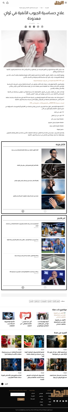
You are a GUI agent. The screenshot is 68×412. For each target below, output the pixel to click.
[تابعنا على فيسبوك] (66, 401)
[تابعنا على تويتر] (60, 401)
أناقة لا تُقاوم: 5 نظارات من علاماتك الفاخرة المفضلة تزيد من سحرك (24, 150)
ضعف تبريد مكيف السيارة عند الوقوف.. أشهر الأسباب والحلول (25, 196)
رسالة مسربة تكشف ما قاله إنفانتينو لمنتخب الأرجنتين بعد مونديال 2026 (24, 271)
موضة (49, 396)
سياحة (49, 398)
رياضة (41, 404)
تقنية (50, 401)
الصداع (49, 301)
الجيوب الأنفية (56, 301)
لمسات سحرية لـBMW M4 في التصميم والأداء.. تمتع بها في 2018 (47, 103)
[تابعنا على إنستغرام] (63, 401)
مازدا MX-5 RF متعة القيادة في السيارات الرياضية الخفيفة (49, 80)
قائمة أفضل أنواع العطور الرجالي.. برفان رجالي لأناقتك (27, 165)
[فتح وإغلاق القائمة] (66, 3)
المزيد (6, 384)
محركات (49, 404)
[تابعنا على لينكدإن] (57, 401)
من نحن (33, 393)
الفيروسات (43, 301)
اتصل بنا (33, 396)
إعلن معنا (33, 398)
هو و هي (41, 393)
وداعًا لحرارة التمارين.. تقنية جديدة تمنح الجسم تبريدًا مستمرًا (26, 255)
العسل (31, 301)
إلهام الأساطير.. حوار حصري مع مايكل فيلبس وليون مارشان (26, 180)
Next (23, 211)
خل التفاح (37, 301)
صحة (42, 7)
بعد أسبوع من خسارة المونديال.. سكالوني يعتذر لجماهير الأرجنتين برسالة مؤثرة (22, 239)
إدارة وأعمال (48, 393)
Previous (45, 211)
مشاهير (41, 396)
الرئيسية (47, 7)
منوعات (41, 402)
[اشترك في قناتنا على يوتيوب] (54, 401)
